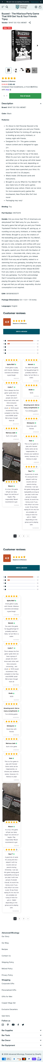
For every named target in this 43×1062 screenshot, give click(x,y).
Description (7, 103)
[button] (2, 2)
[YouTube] (13, 1025)
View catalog (3, 7)
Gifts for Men (7, 996)
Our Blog (5, 943)
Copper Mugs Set (9, 1003)
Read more (34, 2)
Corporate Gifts (8, 983)
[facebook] (18, 1025)
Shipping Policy (8, 962)
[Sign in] (36, 6)
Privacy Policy (7, 975)
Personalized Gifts (9, 990)
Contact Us (6, 956)
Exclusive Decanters (10, 1009)
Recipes (5, 949)
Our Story (5, 936)
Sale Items (6, 1016)
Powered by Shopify (33, 1054)
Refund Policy (7, 969)
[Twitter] (23, 1025)
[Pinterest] (8, 1025)
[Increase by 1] (7, 94)
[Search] (7, 7)
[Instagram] (3, 1025)
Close (21, 1030)
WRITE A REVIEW (21, 331)
